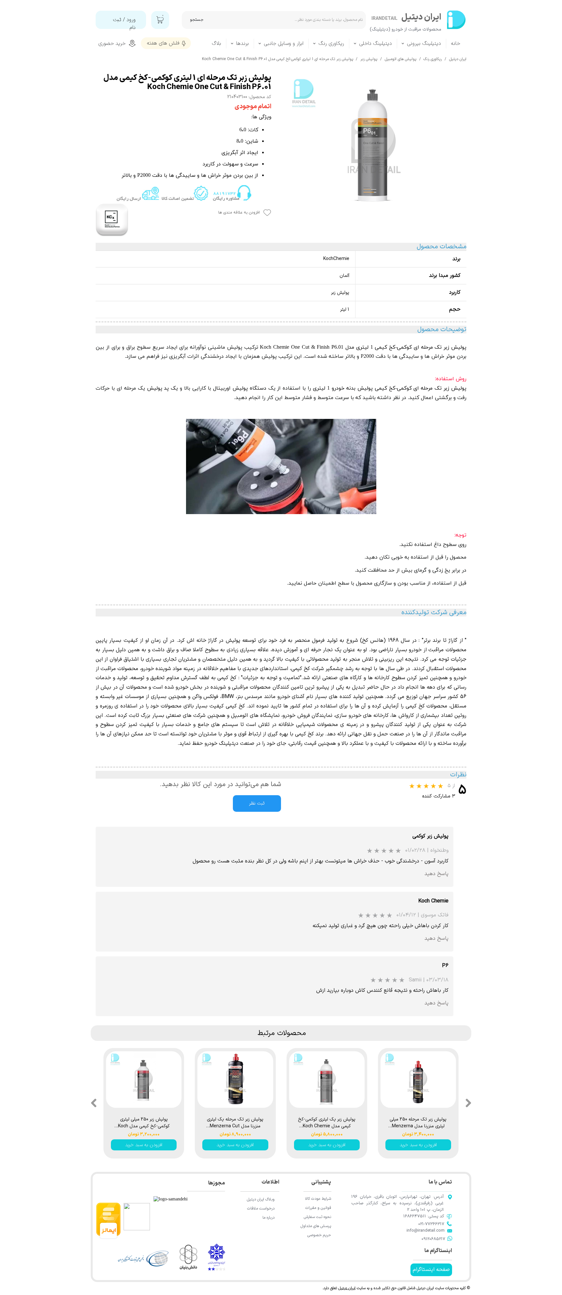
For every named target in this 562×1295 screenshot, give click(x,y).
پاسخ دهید (436, 874)
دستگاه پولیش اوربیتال (239, 388)
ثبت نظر (257, 803)
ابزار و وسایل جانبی (283, 43)
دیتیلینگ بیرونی (424, 43)
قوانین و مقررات (318, 1208)
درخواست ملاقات (260, 1208)
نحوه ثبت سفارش (317, 1217)
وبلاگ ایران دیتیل (260, 1199)
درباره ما (268, 1218)
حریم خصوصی (319, 1235)
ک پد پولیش (161, 388)
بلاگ (216, 43)
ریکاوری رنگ (331, 43)
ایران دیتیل (346, 1288)
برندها (242, 43)
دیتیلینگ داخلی (375, 43)
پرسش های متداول (316, 1226)
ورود (131, 20)
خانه (455, 43)
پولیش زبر (455, 388)
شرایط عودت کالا (318, 1199)
